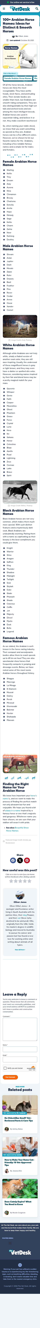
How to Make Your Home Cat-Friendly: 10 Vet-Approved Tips (19, 1162)
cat (19, 918)
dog (25, 915)
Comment (6, 1016)
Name (5, 1045)
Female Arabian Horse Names (17, 78)
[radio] (11, 881)
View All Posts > (20, 950)
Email (5, 1055)
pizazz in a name (12, 811)
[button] (13, 860)
